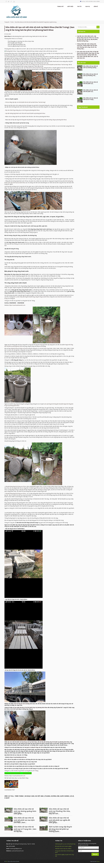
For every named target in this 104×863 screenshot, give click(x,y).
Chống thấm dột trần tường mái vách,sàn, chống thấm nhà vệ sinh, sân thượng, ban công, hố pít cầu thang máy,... (87, 46)
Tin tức (79, 6)
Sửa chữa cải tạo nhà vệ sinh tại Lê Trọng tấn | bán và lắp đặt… (25, 829)
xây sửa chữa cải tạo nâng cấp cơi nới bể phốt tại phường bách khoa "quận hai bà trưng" (46, 91)
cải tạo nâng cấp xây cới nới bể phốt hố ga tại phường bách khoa (30, 707)
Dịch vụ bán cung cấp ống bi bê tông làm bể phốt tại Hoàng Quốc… (60, 829)
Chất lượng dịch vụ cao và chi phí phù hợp (65, 844)
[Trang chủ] (16, 12)
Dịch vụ (87, 6)
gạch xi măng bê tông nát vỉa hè (35, 747)
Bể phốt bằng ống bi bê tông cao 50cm (16, 486)
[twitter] (8, 1)
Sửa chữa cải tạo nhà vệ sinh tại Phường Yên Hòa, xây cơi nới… (59, 811)
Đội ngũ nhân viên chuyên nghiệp (63, 846)
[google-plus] (10, 1)
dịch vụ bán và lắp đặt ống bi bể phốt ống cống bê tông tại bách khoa (31, 297)
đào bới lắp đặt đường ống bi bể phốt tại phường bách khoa (53, 742)
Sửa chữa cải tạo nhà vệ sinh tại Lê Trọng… (90, 98)
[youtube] (13, 1)
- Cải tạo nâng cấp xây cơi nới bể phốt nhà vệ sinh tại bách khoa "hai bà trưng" (25, 102)
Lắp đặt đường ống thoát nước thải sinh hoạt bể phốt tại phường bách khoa (25, 113)
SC (7, 861)
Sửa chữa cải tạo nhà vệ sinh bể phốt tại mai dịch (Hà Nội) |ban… (24, 820)
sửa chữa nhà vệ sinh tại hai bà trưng (33, 67)
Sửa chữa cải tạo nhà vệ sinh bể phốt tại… (90, 82)
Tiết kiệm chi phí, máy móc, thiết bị (63, 848)
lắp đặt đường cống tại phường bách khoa (55, 119)
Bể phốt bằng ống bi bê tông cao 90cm (16, 493)
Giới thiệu (70, 6)
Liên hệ (96, 6)
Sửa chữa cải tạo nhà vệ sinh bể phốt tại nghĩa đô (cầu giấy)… (59, 820)
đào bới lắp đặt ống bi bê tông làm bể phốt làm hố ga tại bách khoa (26, 119)
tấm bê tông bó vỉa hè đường (21, 703)
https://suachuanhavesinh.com (17, 305)
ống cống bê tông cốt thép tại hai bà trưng (19, 348)
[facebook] (5, 1)
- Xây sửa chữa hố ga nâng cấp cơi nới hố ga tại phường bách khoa (21, 110)
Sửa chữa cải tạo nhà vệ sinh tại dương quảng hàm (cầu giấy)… (25, 811)
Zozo (98, 861)
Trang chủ (60, 6)
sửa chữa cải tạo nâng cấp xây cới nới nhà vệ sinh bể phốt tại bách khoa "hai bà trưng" (45, 64)
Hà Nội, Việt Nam (42, 36)
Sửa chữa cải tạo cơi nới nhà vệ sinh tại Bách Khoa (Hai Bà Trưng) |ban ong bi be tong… (36, 22)
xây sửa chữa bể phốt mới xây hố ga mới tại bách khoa (22, 742)
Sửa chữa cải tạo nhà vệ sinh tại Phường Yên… (90, 74)
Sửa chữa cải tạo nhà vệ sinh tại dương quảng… (90, 66)
